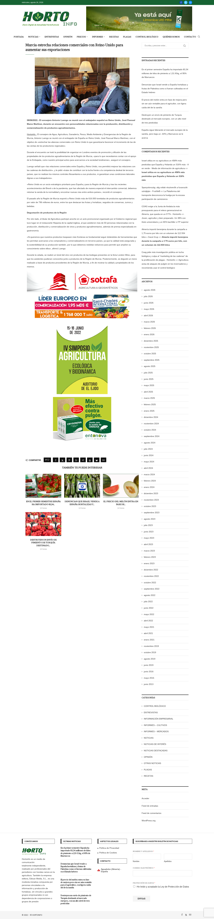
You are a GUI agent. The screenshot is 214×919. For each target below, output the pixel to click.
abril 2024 (148, 468)
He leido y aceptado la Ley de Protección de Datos (163, 886)
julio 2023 (148, 525)
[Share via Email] (103, 460)
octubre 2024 (150, 430)
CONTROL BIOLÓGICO (147, 36)
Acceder (145, 798)
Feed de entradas (150, 806)
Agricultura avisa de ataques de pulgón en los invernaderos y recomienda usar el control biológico (165, 264)
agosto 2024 (149, 442)
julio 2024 (148, 449)
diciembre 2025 (151, 341)
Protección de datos (144, 883)
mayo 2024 (149, 461)
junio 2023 (148, 531)
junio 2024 (148, 455)
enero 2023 (149, 563)
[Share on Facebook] (55, 460)
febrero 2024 (150, 481)
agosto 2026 (149, 290)
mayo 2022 (149, 614)
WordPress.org (148, 820)
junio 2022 (148, 608)
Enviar (141, 898)
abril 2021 (148, 633)
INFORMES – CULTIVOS (155, 725)
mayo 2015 (149, 678)
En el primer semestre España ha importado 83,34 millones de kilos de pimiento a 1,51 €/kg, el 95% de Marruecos (165, 73)
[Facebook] (181, 2)
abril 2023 (148, 544)
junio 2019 (148, 665)
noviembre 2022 (151, 576)
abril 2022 (148, 620)
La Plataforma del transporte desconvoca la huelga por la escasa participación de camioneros (163, 195)
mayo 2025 (149, 385)
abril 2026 (148, 315)
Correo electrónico (144, 868)
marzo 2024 (149, 474)
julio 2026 (148, 296)
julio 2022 (148, 601)
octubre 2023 (150, 506)
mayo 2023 (149, 538)
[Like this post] (48, 460)
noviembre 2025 (151, 347)
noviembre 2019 (151, 646)
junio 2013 (148, 684)
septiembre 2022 (151, 589)
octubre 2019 (150, 652)
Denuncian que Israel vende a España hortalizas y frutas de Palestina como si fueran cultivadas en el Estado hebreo (165, 88)
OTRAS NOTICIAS (152, 763)
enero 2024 (149, 487)
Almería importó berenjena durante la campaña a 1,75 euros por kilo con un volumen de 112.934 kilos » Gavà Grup (164, 233)
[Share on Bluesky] (96, 460)
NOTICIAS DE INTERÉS (155, 744)
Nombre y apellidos (143, 851)
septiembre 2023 (151, 512)
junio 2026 (148, 303)
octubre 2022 (150, 582)
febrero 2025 (150, 404)
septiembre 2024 (151, 436)
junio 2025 (148, 379)
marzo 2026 (149, 322)
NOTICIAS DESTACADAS (155, 750)
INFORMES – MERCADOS (156, 731)
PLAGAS (127, 36)
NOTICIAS (33, 36)
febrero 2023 (150, 557)
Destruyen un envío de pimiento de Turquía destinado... (43, 542)
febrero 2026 (150, 328)
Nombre (136, 861)
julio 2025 (148, 372)
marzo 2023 (149, 551)
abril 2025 (148, 392)
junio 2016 (148, 671)
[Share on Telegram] (83, 460)
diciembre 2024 (151, 417)
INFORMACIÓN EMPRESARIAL (158, 719)
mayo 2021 (149, 627)
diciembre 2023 (151, 493)
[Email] (190, 2)
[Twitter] (186, 2)
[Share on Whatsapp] (76, 460)
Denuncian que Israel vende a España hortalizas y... (82, 503)
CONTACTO (190, 36)
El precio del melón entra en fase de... (120, 503)
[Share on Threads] (90, 460)
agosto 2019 (149, 659)
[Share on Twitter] (62, 460)
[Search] (198, 37)
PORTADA (19, 36)
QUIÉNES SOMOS (171, 36)
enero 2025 (149, 411)
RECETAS (114, 36)
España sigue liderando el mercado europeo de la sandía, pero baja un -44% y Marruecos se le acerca (165, 134)
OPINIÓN (67, 36)
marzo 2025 (149, 398)
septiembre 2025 (151, 360)
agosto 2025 (149, 366)
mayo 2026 (149, 309)
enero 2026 (149, 334)
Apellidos (168, 861)
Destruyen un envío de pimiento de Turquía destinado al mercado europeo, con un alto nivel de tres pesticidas (164, 119)
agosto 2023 (149, 519)
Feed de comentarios (151, 813)
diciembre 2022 (151, 570)
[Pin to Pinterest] (69, 460)
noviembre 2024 (151, 423)
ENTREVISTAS (52, 36)
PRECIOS (81, 36)
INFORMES (97, 36)
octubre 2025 (150, 353)
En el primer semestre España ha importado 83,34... (43, 503)
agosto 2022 (149, 595)
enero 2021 (149, 640)
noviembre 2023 (151, 500)
